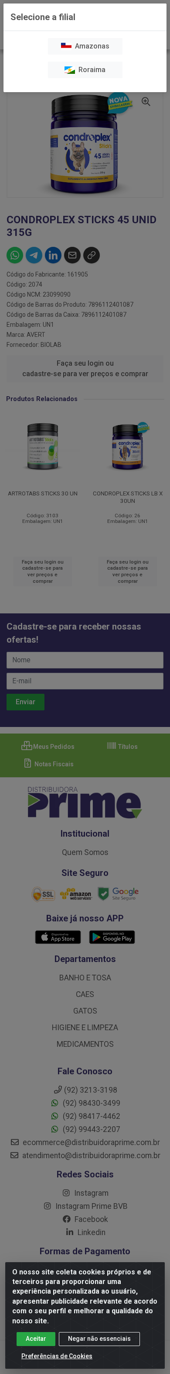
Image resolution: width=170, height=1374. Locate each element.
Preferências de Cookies (56, 1356)
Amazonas (90, 46)
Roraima (90, 70)
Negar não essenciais (99, 1338)
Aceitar (36, 1338)
